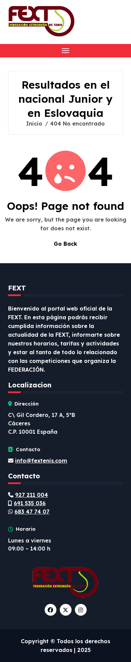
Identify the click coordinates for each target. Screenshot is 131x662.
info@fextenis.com (41, 460)
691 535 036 (30, 503)
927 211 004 (31, 494)
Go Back (65, 243)
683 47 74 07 (31, 511)
